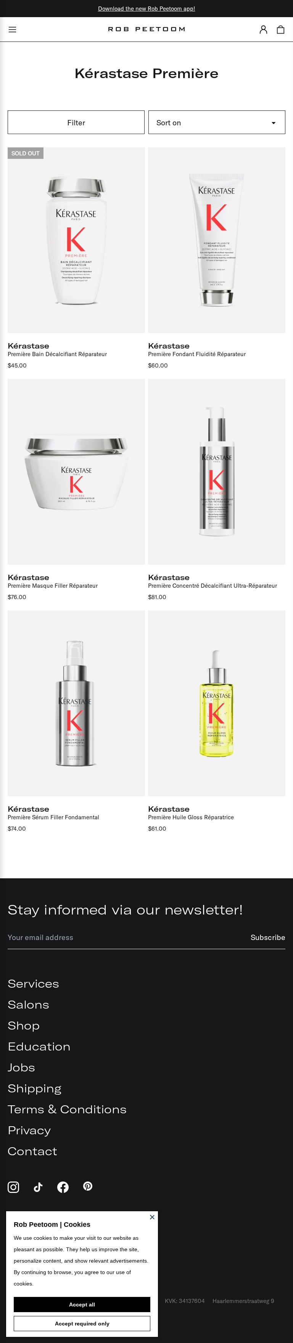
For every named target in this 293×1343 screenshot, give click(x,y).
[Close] (152, 1217)
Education (39, 1046)
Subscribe (268, 937)
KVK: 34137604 (185, 1301)
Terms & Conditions (67, 1109)
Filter (76, 122)
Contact (32, 1151)
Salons (28, 1004)
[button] (263, 29)
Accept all (82, 1304)
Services (33, 983)
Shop (24, 1025)
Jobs (21, 1067)
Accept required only (82, 1324)
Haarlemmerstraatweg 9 (243, 1301)
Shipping (34, 1088)
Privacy (29, 1130)
